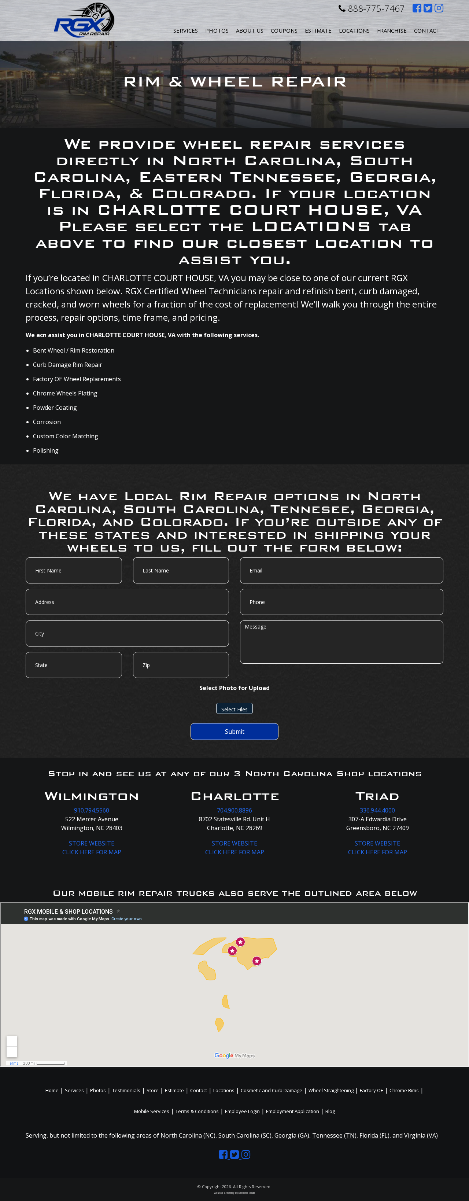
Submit (234, 731)
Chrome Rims (404, 1090)
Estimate (318, 30)
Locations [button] (354, 30)
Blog (330, 1111)
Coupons (284, 30)
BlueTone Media (247, 1192)
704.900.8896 (234, 810)
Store (153, 1090)
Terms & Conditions (197, 1111)
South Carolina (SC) (245, 1135)
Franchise (392, 30)
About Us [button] (249, 30)
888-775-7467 (375, 8)
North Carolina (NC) (187, 1135)
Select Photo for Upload (234, 688)
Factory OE (371, 1090)
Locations (223, 1090)
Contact (427, 30)
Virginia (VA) (421, 1135)
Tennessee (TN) (334, 1135)
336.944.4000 (377, 810)
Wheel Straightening (331, 1090)
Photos (217, 30)
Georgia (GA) (291, 1135)
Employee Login (242, 1111)
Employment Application (292, 1111)
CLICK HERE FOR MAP (91, 852)
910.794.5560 (91, 810)
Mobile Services (151, 1111)
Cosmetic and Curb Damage (271, 1090)
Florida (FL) (374, 1135)
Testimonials (126, 1090)
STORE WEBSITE (91, 843)
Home (52, 1090)
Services (185, 30)
